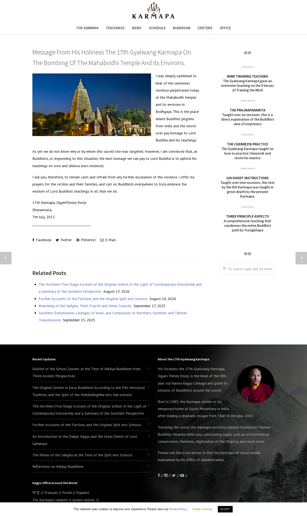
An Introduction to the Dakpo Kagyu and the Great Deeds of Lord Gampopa (84, 440)
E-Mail (110, 239)
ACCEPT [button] (225, 509)
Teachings (115, 27)
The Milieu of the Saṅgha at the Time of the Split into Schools (82, 455)
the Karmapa (190, 401)
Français (51, 492)
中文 (36, 492)
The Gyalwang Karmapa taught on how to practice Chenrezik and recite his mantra (247, 151)
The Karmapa (87, 27)
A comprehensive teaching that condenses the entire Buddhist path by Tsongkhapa (247, 223)
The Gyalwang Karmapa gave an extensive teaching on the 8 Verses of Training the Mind (247, 83)
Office (225, 27)
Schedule (157, 27)
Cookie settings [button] (202, 509)
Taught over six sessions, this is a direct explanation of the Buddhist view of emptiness (247, 117)
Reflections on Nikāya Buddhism (58, 466)
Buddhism (181, 27)
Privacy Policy (178, 509)
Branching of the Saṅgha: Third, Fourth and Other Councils (85, 305)
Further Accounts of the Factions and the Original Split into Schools (93, 298)
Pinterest (88, 239)
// (178, 475)
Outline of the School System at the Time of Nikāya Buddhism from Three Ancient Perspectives (86, 372)
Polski (67, 492)
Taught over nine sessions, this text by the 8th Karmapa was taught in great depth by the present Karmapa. (247, 187)
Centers (205, 27)
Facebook (43, 239)
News (136, 27)
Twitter (66, 239)
